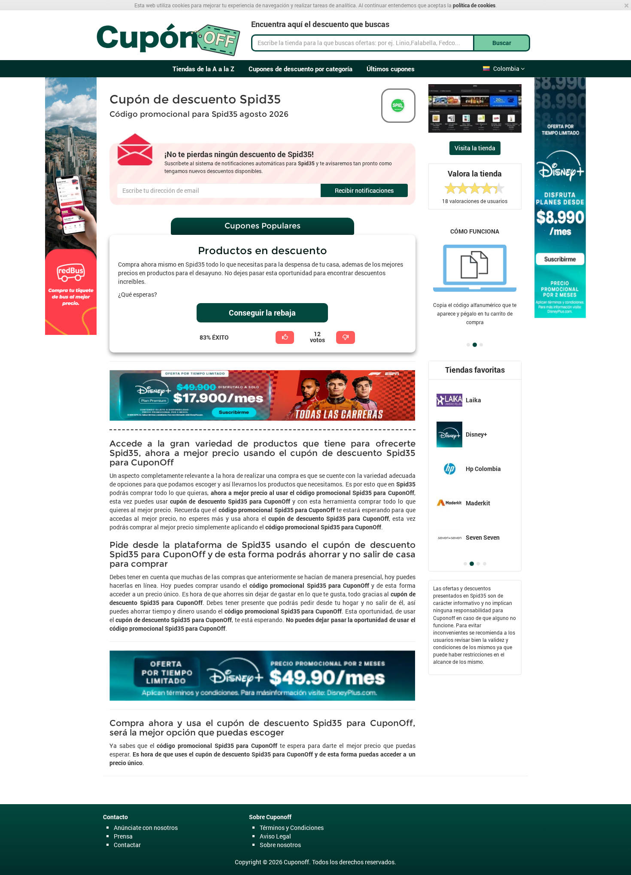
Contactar (127, 845)
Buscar (501, 43)
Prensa (123, 836)
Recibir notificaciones (364, 190)
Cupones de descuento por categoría (300, 68)
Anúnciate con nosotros (146, 827)
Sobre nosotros (280, 845)
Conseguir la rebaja (262, 312)
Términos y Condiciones (292, 827)
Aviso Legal (275, 836)
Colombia (507, 68)
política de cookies (474, 5)
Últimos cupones (391, 68)
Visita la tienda (475, 148)
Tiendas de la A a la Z (203, 68)
